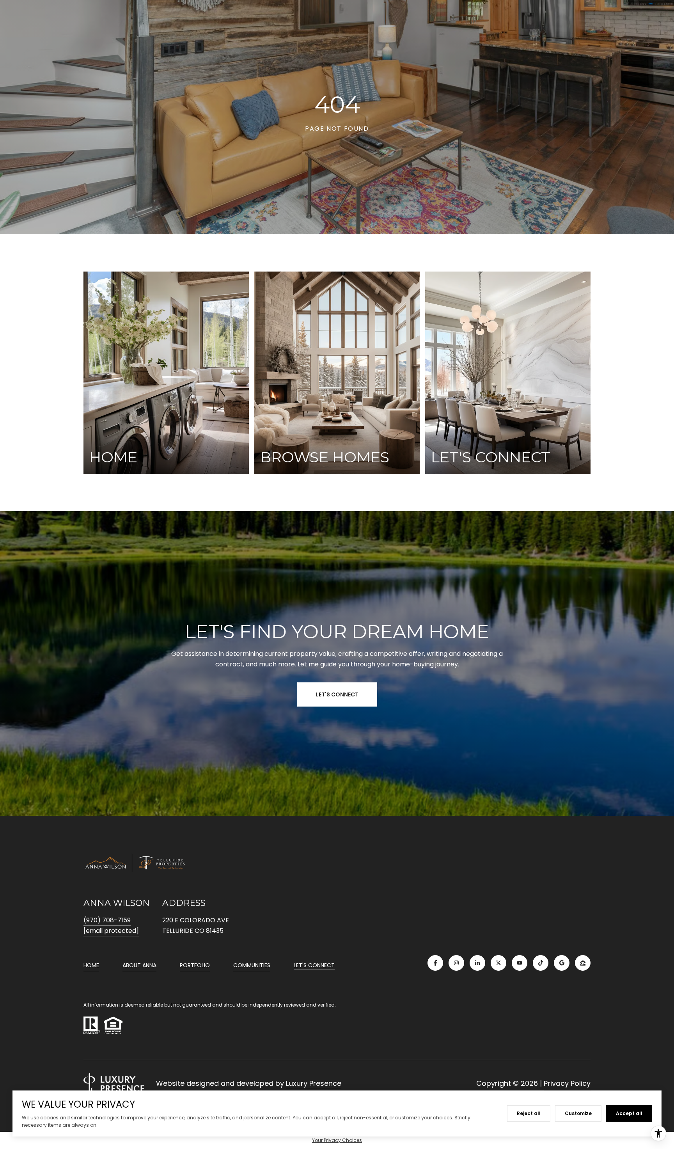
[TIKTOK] (540, 963)
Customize (578, 1113)
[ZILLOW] (583, 963)
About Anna (139, 965)
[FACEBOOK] (435, 963)
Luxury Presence (313, 1083)
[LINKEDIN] (477, 963)
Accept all (629, 1113)
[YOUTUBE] (519, 963)
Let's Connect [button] (337, 694)
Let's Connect (314, 965)
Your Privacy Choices (337, 1140)
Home (91, 965)
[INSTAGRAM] (456, 963)
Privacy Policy (567, 1083)
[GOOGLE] (561, 963)
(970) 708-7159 (107, 920)
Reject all (529, 1113)
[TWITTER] (498, 963)
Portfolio (195, 965)
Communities (251, 965)
